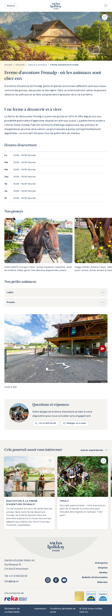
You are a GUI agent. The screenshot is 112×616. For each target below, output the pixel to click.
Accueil (8, 64)
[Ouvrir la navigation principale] (106, 6)
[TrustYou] (103, 596)
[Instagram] (48, 580)
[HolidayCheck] (79, 596)
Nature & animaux (37, 64)
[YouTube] (64, 580)
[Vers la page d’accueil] (56, 5)
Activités (20, 64)
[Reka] (15, 598)
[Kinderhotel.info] (91, 596)
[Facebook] (56, 580)
